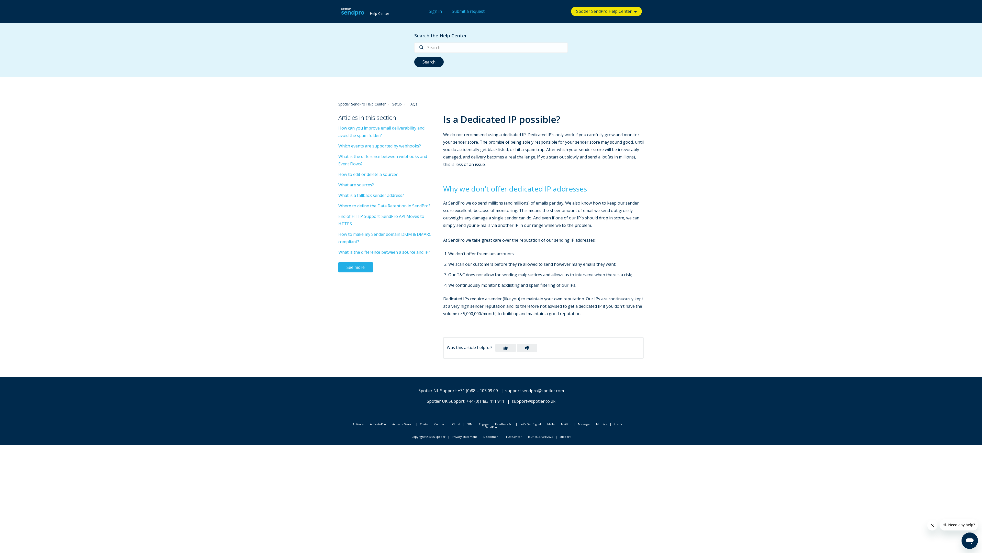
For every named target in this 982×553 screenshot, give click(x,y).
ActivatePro (378, 424)
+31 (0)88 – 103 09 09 (478, 391)
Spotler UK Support (445, 401)
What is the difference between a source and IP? (384, 252)
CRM (469, 424)
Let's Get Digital (530, 424)
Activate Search (403, 424)
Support (565, 437)
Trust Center (513, 437)
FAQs (412, 104)
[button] (505, 348)
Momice (601, 424)
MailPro (566, 424)
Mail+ (551, 424)
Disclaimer (490, 437)
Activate (358, 424)
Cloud (456, 424)
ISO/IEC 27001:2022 (540, 437)
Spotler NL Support (437, 391)
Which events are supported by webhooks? (379, 146)
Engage (484, 424)
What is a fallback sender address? (371, 195)
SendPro (491, 427)
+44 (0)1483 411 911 (485, 401)
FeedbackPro (504, 424)
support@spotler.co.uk (533, 401)
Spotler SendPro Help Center (362, 104)
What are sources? (356, 185)
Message (584, 424)
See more (356, 267)
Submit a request (468, 11)
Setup (397, 104)
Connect (440, 424)
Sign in (435, 11)
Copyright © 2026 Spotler (428, 437)
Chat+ (424, 424)
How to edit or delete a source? (368, 174)
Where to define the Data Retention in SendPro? (384, 206)
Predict (619, 424)
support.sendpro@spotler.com (534, 391)
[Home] (353, 11)
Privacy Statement (464, 437)
